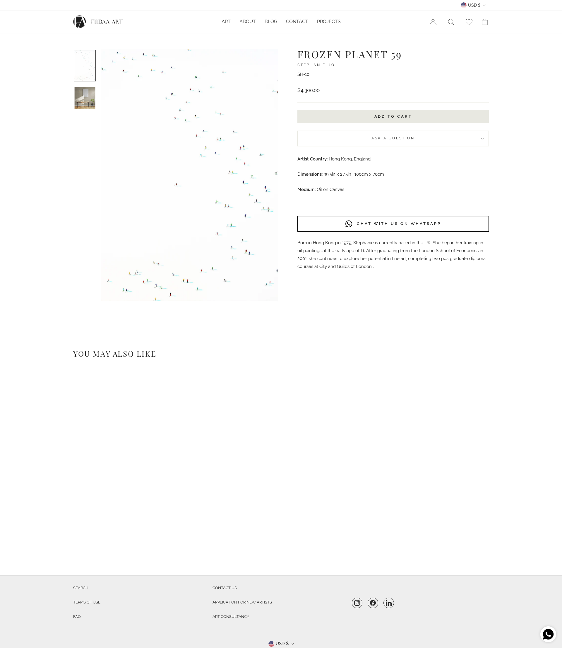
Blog (271, 21)
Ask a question (392, 138)
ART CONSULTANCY (231, 616)
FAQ (77, 616)
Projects (329, 21)
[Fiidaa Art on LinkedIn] (389, 602)
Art (226, 21)
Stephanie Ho (316, 65)
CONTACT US (225, 588)
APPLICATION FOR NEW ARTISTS (242, 602)
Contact (297, 21)
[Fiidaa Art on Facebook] (373, 602)
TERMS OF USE (86, 602)
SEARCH (80, 588)
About (247, 21)
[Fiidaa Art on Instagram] (357, 602)
